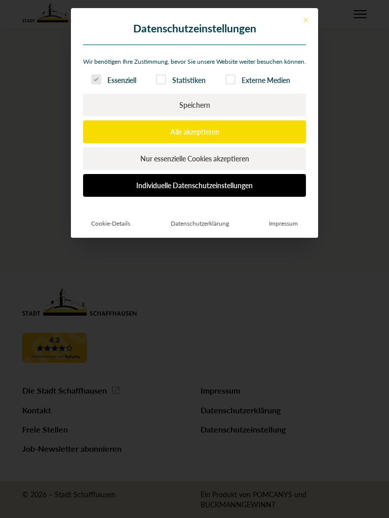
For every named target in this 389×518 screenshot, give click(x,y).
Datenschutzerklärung (200, 223)
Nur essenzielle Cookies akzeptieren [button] (194, 158)
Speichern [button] (194, 105)
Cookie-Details (110, 223)
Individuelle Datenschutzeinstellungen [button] (194, 185)
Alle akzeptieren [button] (194, 131)
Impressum (283, 223)
